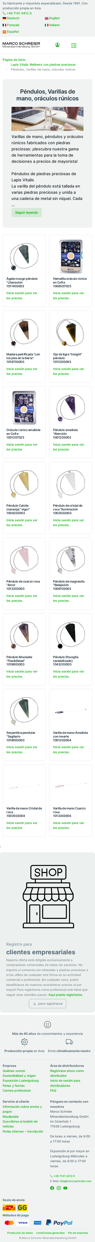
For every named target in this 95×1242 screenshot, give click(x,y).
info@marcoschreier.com (75, 1181)
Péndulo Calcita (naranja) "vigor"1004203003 (18, 509)
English (54, 18)
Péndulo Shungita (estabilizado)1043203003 (65, 660)
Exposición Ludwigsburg (21, 1080)
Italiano (54, 25)
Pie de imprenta (78, 1232)
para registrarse (50, 1003)
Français (12, 25)
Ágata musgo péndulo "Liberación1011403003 (22, 282)
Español (12, 31)
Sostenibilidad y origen (19, 1075)
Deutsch (12, 18)
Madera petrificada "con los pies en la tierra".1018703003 (23, 358)
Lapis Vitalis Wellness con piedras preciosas (43, 64)
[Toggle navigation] (73, 45)
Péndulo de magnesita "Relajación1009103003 (68, 585)
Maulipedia (11, 1116)
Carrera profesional (16, 1090)
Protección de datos (20, 1232)
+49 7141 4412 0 (19, 13)
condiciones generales (50, 1232)
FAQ (53, 1090)
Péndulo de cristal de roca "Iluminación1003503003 (67, 509)
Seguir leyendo (26, 212)
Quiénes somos (14, 1071)
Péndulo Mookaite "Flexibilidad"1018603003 (19, 660)
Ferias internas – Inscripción (23, 1131)
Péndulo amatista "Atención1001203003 (65, 433)
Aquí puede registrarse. (65, 995)
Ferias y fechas (14, 1085)
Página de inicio (14, 59)
